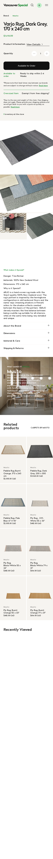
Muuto (15, 16)
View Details (33, 44)
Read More (43, 85)
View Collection (22, 403)
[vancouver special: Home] (16, 5)
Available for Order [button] (26, 66)
